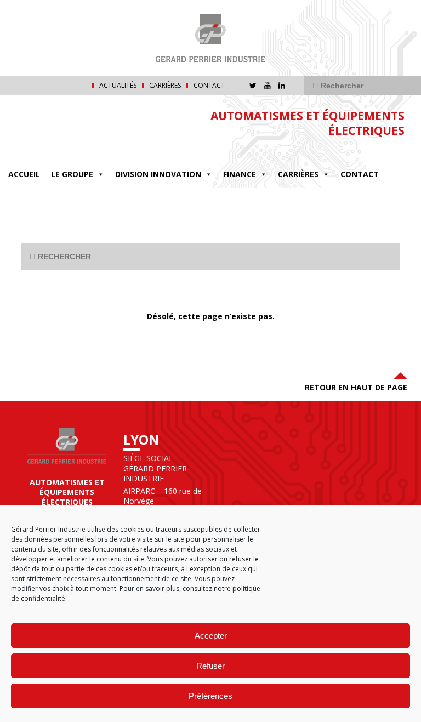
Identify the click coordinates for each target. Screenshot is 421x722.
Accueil (24, 174)
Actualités (117, 85)
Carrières (165, 85)
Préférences (210, 696)
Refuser (210, 665)
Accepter (211, 635)
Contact (209, 85)
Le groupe (72, 174)
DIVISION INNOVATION (158, 174)
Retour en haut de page (356, 387)
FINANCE (239, 174)
